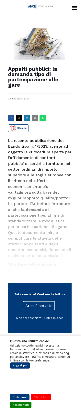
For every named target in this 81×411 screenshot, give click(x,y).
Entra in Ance (54, 318)
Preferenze (20, 397)
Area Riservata (38, 305)
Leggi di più (20, 365)
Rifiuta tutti (41, 397)
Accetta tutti (21, 404)
